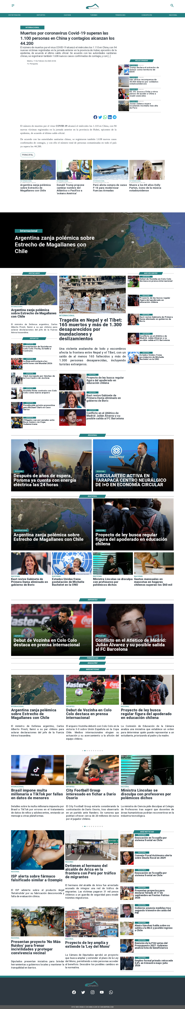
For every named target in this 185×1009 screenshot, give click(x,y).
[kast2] (133, 319)
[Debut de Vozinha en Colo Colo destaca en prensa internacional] (133, 281)
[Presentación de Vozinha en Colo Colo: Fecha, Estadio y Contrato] (17, 349)
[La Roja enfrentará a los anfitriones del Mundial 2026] (17, 363)
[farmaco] (37, 869)
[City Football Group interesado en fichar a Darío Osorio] (37, 784)
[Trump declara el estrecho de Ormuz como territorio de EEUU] (123, 70)
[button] (27, 154)
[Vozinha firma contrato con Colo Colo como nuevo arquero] (17, 393)
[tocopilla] (127, 840)
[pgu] (127, 946)
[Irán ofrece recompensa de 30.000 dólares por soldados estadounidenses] (123, 82)
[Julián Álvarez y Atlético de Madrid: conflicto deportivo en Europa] (133, 338)
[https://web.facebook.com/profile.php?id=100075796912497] (74, 993)
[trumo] (123, 94)
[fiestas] (127, 893)
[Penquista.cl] (13, 7)
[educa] (133, 300)
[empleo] (127, 963)
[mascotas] (154, 574)
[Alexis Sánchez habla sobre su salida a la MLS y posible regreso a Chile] (127, 928)
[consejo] (127, 858)
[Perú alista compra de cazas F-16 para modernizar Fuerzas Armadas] (110, 179)
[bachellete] (133, 357)
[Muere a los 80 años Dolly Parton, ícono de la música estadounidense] (147, 179)
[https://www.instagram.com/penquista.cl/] (92, 993)
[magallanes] (38, 179)
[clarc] (17, 408)
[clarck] (17, 378)
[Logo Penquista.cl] (92, 10)
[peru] (123, 106)
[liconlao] (113, 574)
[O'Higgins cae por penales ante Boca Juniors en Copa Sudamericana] (17, 422)
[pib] (127, 911)
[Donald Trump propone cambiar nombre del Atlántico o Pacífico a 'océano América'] (74, 179)
